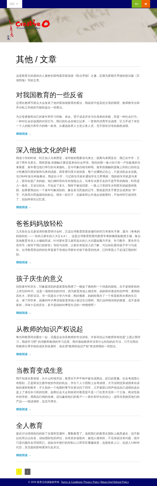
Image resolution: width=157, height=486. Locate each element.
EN (136, 4)
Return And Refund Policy (114, 482)
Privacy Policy (91, 482)
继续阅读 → (23, 133)
